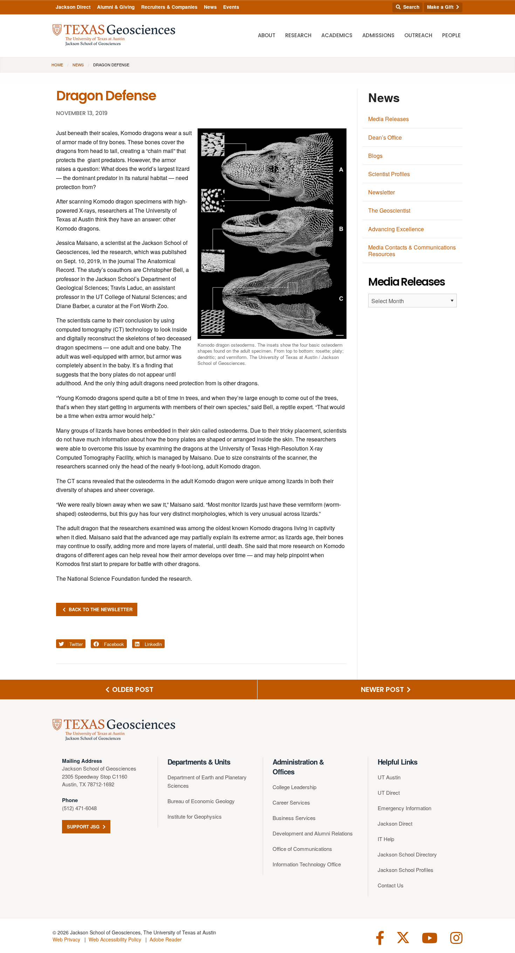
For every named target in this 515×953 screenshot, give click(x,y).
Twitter (75, 644)
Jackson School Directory (407, 854)
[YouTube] (430, 937)
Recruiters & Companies (169, 7)
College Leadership (294, 787)
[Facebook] (380, 937)
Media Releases (388, 119)
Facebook (113, 644)
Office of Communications (302, 848)
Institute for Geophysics (194, 816)
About (266, 35)
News (210, 7)
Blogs (375, 156)
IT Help (386, 838)
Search (410, 7)
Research (298, 35)
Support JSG (84, 826)
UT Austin (389, 777)
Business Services (294, 817)
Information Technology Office (307, 864)
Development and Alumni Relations (313, 833)
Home (57, 64)
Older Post (131, 689)
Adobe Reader (166, 939)
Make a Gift (441, 7)
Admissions (378, 35)
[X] (403, 937)
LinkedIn (152, 644)
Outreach (418, 35)
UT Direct (389, 792)
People (451, 35)
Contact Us (391, 885)
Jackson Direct (73, 7)
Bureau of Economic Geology (201, 801)
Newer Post (383, 689)
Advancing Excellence (396, 229)
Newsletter (381, 192)
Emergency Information (404, 808)
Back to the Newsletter (99, 609)
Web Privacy (66, 939)
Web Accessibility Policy (115, 939)
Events (231, 7)
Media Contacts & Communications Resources (412, 250)
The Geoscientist (389, 210)
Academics (336, 35)
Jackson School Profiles (405, 869)
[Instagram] (456, 937)
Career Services (291, 802)
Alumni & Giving (116, 7)
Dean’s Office (385, 137)
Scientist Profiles (389, 174)
